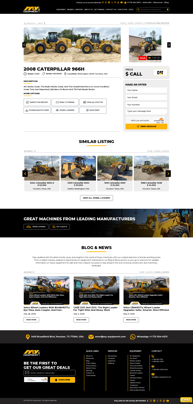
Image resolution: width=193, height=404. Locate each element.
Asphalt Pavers (135, 383)
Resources (158, 2)
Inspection (111, 361)
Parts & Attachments (137, 390)
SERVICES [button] (79, 9)
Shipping (111, 363)
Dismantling (112, 356)
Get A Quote (61, 226)
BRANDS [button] (70, 9)
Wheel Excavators (136, 368)
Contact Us (90, 373)
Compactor (134, 385)
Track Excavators (136, 366)
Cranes (132, 380)
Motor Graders (135, 363)
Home (123, 23)
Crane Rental (90, 375)
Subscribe (147, 2)
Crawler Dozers (135, 370)
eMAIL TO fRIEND (67, 102)
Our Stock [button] (122, 9)
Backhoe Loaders (136, 373)
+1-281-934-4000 (157, 361)
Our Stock (133, 358)
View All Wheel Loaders (96, 198)
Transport (111, 358)
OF (156, 57)
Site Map (89, 370)
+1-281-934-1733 (157, 359)
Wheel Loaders (135, 23)
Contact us (111, 9)
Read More (31, 320)
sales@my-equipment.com (160, 377)
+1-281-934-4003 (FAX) (160, 369)
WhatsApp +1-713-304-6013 (152, 336)
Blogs (149, 272)
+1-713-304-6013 (134, 2)
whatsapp (94, 110)
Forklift (132, 375)
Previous (31, 23)
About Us (88, 9)
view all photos (95, 102)
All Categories (135, 356)
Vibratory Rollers (136, 378)
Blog (167, 2)
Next (41, 23)
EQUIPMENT (61, 9)
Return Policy (91, 368)
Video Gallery (91, 363)
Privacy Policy (91, 366)
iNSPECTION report (39, 102)
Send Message (148, 126)
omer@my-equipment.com (110, 336)
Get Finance (99, 9)
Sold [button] (131, 9)
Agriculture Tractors (137, 387)
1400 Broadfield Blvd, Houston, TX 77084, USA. (57, 336)
